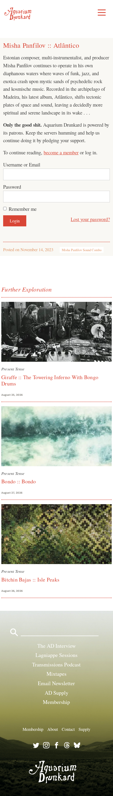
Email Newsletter (56, 683)
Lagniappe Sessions (56, 655)
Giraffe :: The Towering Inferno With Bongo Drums (49, 380)
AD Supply (56, 692)
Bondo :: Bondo (18, 481)
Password (12, 186)
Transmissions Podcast (56, 664)
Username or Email (21, 164)
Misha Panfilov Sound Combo (81, 249)
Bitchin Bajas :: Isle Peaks (30, 579)
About (52, 729)
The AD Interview (56, 645)
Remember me (23, 209)
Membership (56, 702)
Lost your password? (90, 219)
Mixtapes (56, 673)
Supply (84, 729)
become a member (61, 152)
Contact (68, 729)
